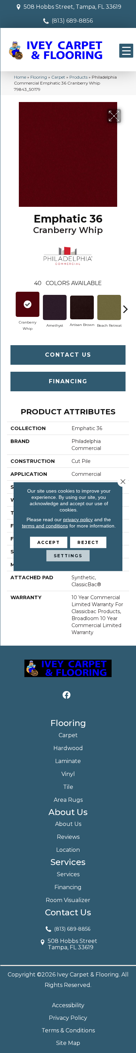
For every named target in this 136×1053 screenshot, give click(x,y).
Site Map (68, 1043)
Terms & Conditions (68, 1030)
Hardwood (68, 748)
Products (78, 77)
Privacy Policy (68, 1018)
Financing (68, 381)
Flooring (38, 77)
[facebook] (66, 695)
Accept (48, 542)
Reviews (68, 837)
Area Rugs (68, 800)
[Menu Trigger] (126, 51)
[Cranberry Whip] (27, 304)
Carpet (58, 77)
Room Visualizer (68, 900)
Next (125, 305)
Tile (68, 787)
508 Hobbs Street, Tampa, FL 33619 (72, 6)
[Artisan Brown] (82, 307)
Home (20, 77)
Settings (68, 555)
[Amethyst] (54, 307)
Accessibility (68, 1005)
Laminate (68, 761)
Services (68, 874)
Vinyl (68, 774)
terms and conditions (45, 526)
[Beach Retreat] (109, 307)
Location (68, 850)
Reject (88, 542)
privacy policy (78, 519)
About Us (68, 824)
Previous (10, 305)
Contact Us (68, 354)
